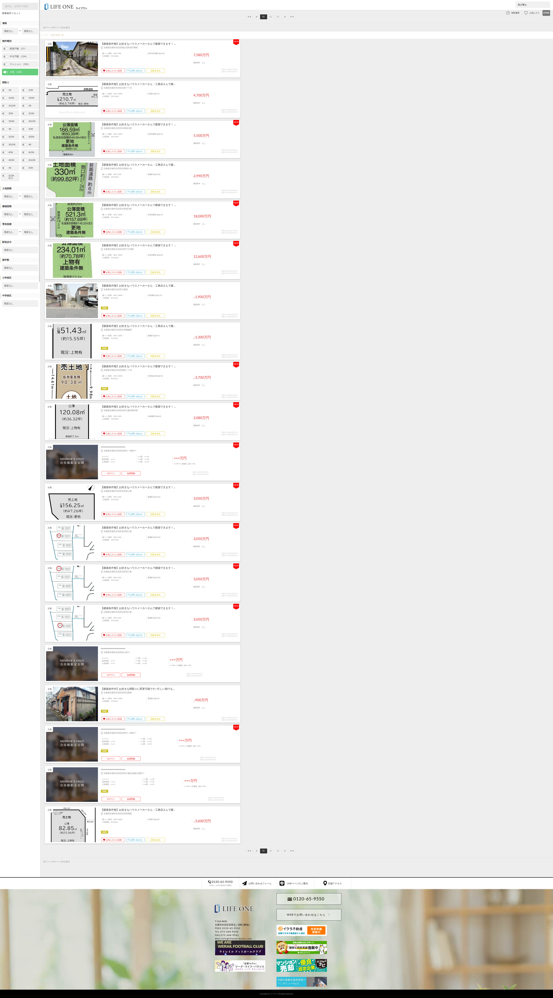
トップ (45, 35)
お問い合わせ (136, 71)
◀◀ (249, 17)
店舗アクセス (335, 883)
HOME (546, 13)
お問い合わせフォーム (260, 883)
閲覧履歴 (515, 13)
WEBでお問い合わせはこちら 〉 (309, 915)
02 (271, 17)
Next (96, 59)
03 (278, 17)
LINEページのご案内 (297, 883)
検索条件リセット (11, 13)
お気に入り (535, 13)
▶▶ (292, 17)
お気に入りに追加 (114, 71)
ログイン (111, 473)
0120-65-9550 (308, 899)
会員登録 (131, 473)
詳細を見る (155, 71)
